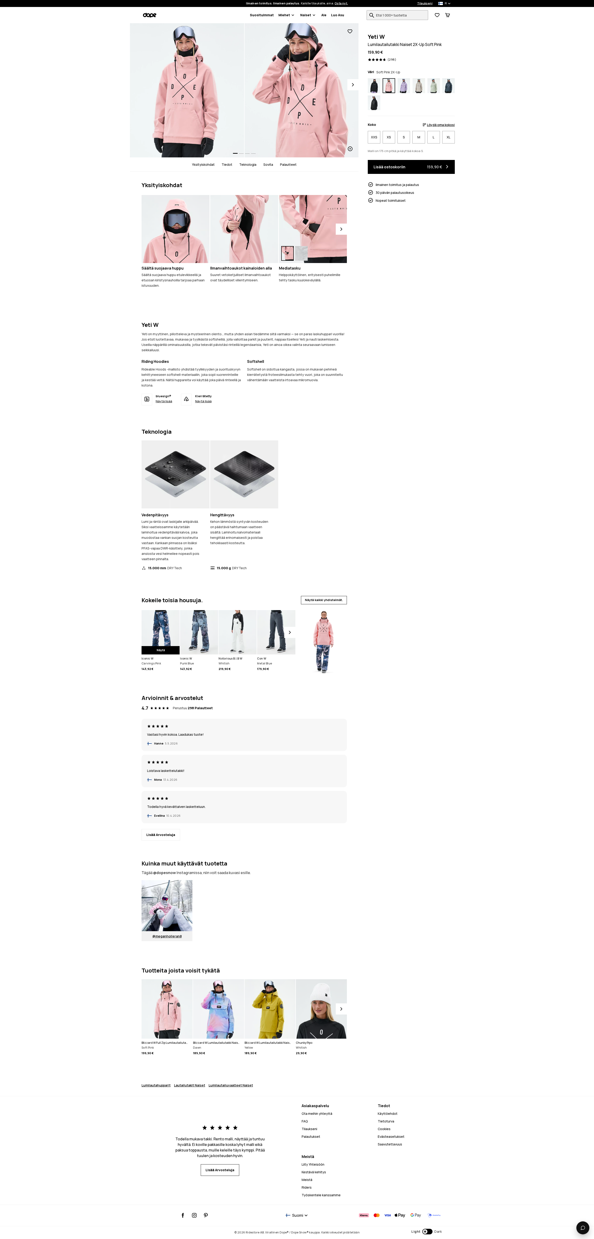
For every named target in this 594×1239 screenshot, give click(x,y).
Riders (307, 1187)
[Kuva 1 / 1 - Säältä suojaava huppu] (176, 229)
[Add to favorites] (350, 31)
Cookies (384, 1129)
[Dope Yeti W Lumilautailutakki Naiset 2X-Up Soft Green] (433, 85)
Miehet (284, 15)
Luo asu (337, 15)
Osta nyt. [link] (341, 3)
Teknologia (247, 164)
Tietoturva (386, 1121)
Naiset (305, 15)
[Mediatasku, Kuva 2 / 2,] (301, 253)
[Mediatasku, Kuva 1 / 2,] (287, 253)
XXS (374, 137)
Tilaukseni (425, 3)
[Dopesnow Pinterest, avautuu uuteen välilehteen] (205, 1215)
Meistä (307, 1179)
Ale (323, 15)
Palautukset (311, 1136)
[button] (426, 1231)
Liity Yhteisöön (313, 1164)
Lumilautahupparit (156, 1085)
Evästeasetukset (391, 1136)
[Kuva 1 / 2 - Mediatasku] (313, 229)
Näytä (161, 650)
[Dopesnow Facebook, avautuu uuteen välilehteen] (183, 1215)
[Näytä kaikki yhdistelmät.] (322, 639)
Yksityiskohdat (203, 164)
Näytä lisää (164, 401)
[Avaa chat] (582, 1227)
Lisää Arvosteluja (160, 835)
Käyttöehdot (387, 1113)
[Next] (352, 84)
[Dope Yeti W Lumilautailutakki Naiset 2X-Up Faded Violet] (403, 85)
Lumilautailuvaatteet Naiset (231, 1085)
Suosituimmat (262, 15)
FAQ (305, 1121)
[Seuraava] (341, 229)
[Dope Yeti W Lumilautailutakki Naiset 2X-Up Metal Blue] (448, 85)
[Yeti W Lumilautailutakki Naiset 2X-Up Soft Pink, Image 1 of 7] (187, 90)
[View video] (302, 90)
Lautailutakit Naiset (189, 1085)
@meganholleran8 (167, 936)
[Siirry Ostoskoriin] (447, 15)
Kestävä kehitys (314, 1172)
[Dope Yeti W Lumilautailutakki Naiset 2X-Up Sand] (419, 85)
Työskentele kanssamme (321, 1195)
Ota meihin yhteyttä (317, 1113)
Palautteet (288, 164)
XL (448, 137)
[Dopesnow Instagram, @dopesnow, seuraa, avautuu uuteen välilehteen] (194, 1215)
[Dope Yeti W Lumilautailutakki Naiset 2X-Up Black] (374, 102)
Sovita (268, 164)
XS (389, 137)
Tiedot (227, 164)
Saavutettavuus (390, 1144)
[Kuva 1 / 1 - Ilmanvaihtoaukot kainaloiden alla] (244, 229)
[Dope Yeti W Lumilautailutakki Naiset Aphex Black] (374, 85)
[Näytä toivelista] (437, 15)
